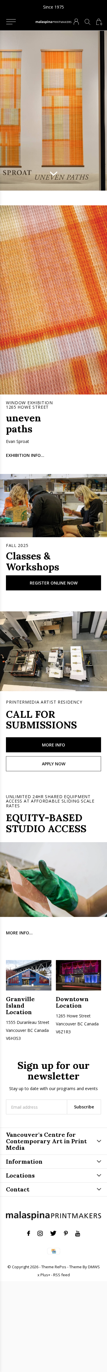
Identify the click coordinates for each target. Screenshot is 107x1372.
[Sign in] (76, 21)
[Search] (87, 21)
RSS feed (61, 1274)
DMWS (94, 1266)
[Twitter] (53, 1233)
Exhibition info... (25, 455)
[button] (11, 21)
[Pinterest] (66, 1233)
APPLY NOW (53, 764)
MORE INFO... (19, 933)
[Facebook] (28, 1233)
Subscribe (84, 1107)
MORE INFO (53, 745)
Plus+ (45, 1274)
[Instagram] (40, 1233)
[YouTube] (77, 1233)
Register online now (54, 583)
